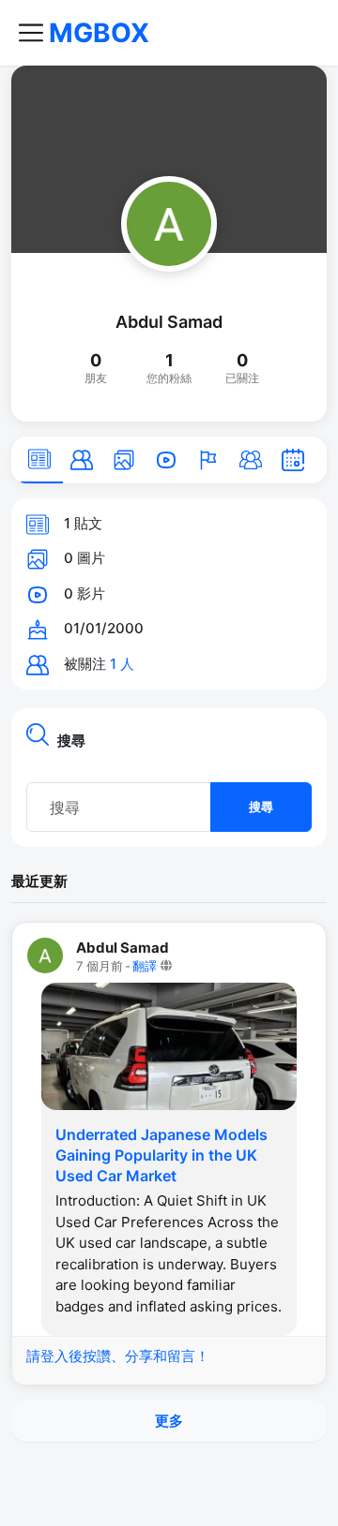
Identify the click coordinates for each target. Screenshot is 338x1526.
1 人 (122, 664)
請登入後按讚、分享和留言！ (117, 1356)
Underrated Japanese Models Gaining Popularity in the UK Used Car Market (161, 1155)
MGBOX (99, 33)
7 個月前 (99, 966)
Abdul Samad (169, 322)
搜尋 (261, 806)
